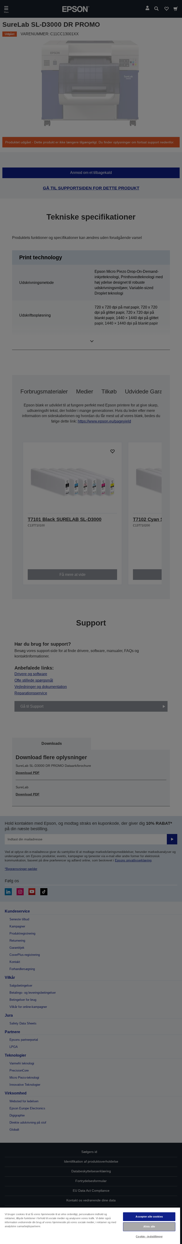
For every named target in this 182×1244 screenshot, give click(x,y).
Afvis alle (149, 1226)
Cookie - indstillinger (149, 1236)
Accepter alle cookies (149, 1216)
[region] (90, 1225)
